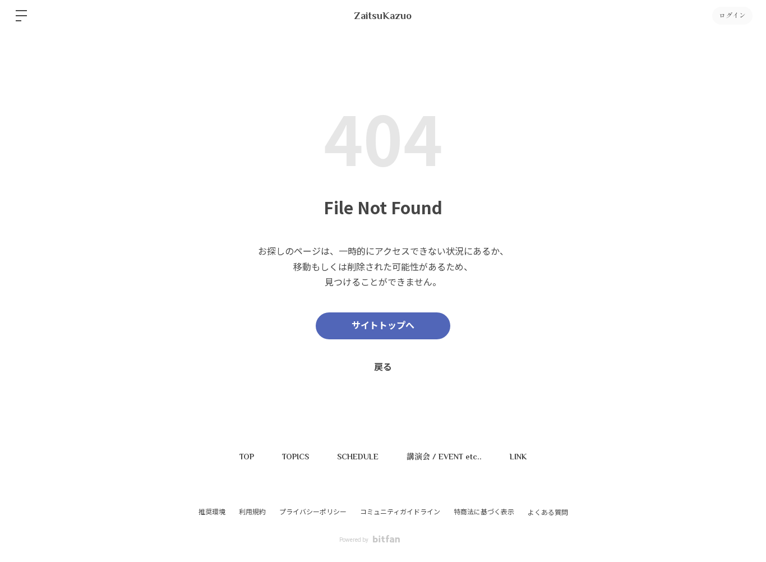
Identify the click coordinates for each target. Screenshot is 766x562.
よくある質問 (548, 512)
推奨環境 (212, 512)
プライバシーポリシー (313, 512)
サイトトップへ (383, 325)
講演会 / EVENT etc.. (444, 456)
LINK (518, 456)
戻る (383, 367)
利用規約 (252, 512)
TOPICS (295, 456)
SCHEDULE (358, 456)
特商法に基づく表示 (484, 512)
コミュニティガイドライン (400, 512)
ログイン (732, 16)
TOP (246, 456)
